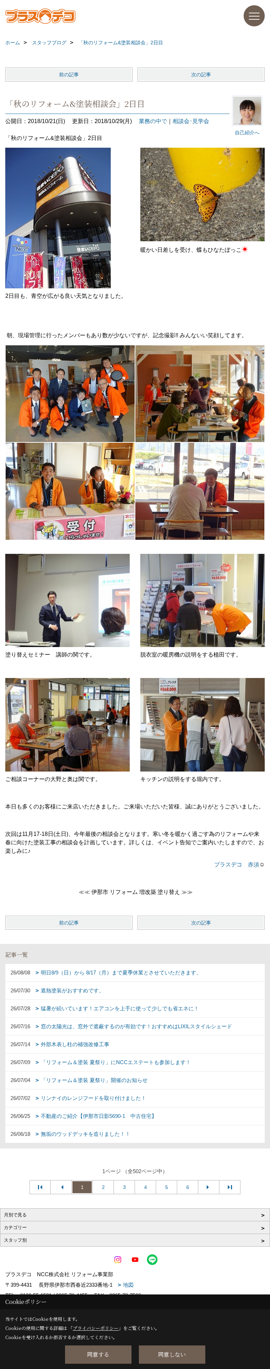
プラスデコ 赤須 (236, 865)
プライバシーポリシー (95, 1328)
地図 (128, 1285)
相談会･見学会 (191, 121)
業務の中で (153, 121)
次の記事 (201, 74)
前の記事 (69, 74)
